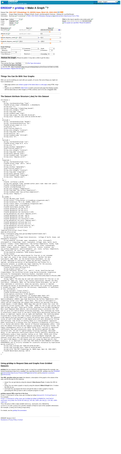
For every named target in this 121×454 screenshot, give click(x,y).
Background (49, 16)
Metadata (42, 16)
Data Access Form (69, 16)
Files (77, 16)
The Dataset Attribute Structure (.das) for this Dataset (25, 96)
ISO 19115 (35, 16)
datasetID (40, 395)
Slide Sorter (24, 88)
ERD (117, 3)
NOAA (105, 3)
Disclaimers (4, 420)
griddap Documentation (20, 410)
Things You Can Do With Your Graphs (17, 76)
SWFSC (113, 3)
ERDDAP (6, 7)
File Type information (34, 63)
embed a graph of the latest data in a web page (33, 84)
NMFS (109, 3)
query (54, 395)
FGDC (29, 16)
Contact (20, 420)
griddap (19, 7)
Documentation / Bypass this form (11, 68)
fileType (48, 395)
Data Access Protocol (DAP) (19, 373)
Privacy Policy (13, 420)
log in (95, 1)
